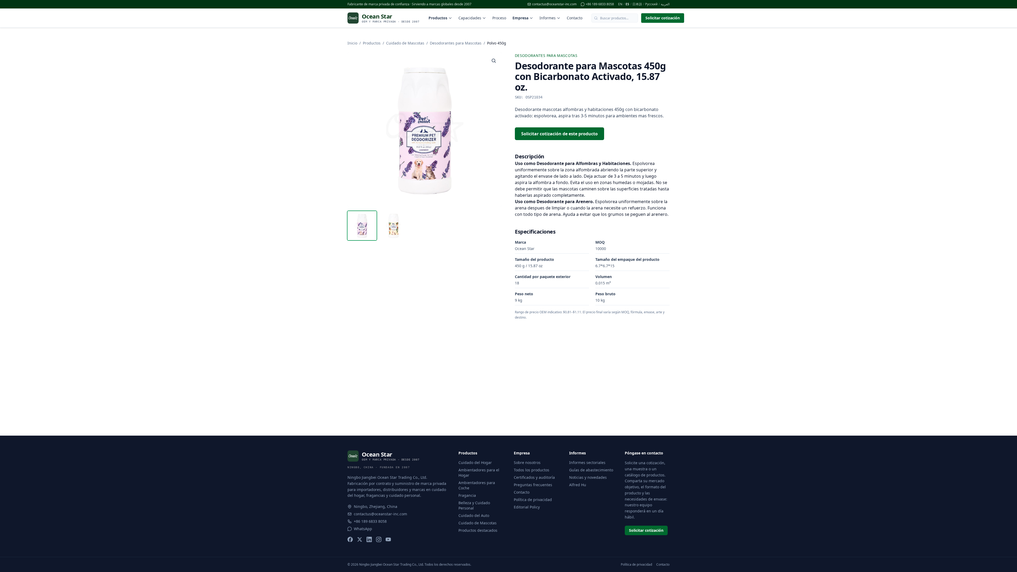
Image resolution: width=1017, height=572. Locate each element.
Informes (547, 17)
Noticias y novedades (588, 477)
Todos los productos (531, 469)
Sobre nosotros (527, 462)
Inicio (352, 43)
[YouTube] (388, 539)
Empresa (520, 17)
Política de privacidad (533, 499)
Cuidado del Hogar (475, 462)
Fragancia (467, 495)
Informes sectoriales (587, 462)
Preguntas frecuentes (533, 484)
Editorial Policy (527, 507)
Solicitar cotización (662, 17)
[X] (359, 539)
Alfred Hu (577, 484)
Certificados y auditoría (534, 477)
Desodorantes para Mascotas (455, 43)
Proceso (499, 17)
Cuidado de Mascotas (405, 43)
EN (620, 4)
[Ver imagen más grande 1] (362, 225)
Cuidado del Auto (473, 515)
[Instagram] (378, 539)
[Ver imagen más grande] (493, 60)
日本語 (637, 4)
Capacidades (469, 17)
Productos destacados (477, 530)
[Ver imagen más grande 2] (393, 225)
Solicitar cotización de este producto (559, 134)
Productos (438, 17)
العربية (665, 4)
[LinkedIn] (369, 539)
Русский (651, 4)
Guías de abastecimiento (591, 469)
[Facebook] (350, 539)
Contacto (574, 17)
